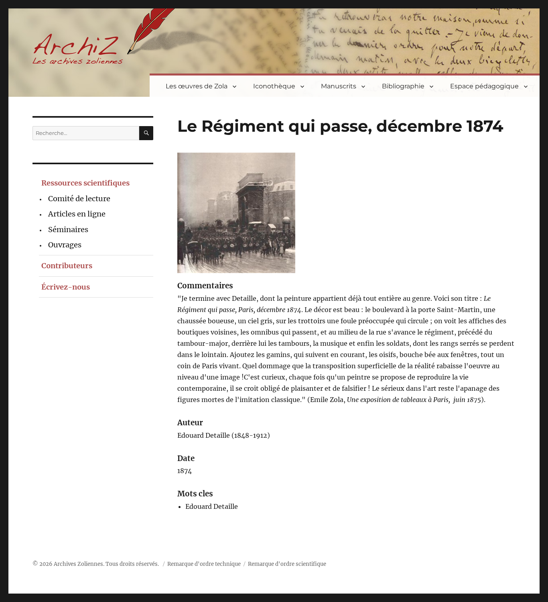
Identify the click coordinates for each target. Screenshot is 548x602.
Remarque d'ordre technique (204, 564)
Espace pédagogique (484, 86)
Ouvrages (64, 244)
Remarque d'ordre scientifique (287, 564)
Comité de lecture (79, 198)
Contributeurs (66, 265)
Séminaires (68, 229)
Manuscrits (338, 86)
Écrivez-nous (65, 287)
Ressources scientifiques (85, 183)
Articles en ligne (77, 213)
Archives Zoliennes (78, 564)
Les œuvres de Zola (196, 86)
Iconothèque (274, 86)
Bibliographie (403, 86)
